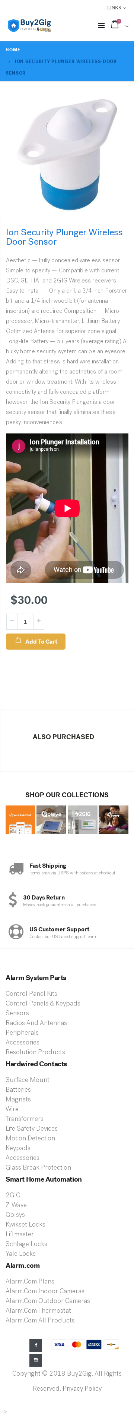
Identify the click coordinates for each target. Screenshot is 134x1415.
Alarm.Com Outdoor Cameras (48, 1301)
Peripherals (22, 1033)
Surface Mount (28, 1080)
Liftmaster (20, 1234)
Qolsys (15, 1215)
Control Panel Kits (31, 994)
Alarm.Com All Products (40, 1321)
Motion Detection (30, 1139)
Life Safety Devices (32, 1129)
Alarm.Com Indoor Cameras (45, 1291)
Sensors (17, 1013)
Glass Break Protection (38, 1168)
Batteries (18, 1090)
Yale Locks (21, 1254)
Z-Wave (16, 1205)
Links (114, 7)
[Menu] (101, 26)
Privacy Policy (82, 1389)
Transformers (25, 1119)
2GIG (13, 1195)
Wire (12, 1109)
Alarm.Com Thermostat (38, 1311)
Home (13, 50)
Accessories (22, 1043)
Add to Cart (41, 641)
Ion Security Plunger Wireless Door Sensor (64, 237)
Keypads (18, 1148)
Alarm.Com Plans (30, 1282)
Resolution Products (35, 1052)
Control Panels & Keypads (43, 1004)
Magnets (18, 1100)
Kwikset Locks (25, 1225)
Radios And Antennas (36, 1023)
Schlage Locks (26, 1244)
